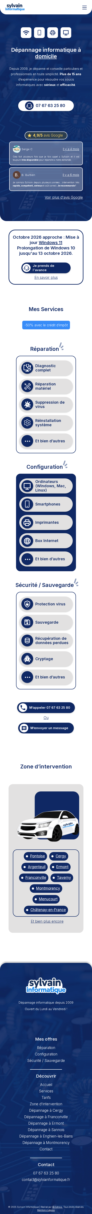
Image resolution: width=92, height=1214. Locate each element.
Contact (46, 1149)
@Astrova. (57, 1207)
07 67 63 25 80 (46, 1173)
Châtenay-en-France (48, 910)
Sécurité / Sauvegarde (46, 1060)
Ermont (62, 867)
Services (46, 1091)
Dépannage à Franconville (46, 1117)
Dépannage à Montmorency (46, 1143)
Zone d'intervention (46, 1104)
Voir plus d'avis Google (64, 197)
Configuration (46, 1054)
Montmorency (48, 888)
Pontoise (37, 856)
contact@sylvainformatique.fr (46, 1179)
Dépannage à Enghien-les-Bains (46, 1136)
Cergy (61, 856)
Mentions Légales (46, 1210)
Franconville (35, 878)
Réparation (46, 1048)
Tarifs (46, 1097)
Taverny (64, 878)
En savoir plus (46, 277)
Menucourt (48, 899)
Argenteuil (37, 867)
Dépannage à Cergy (46, 1110)
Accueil (46, 1085)
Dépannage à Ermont (46, 1123)
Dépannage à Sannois (46, 1130)
